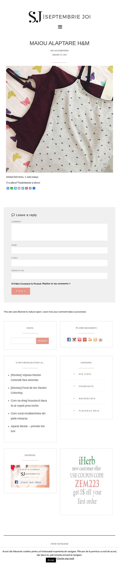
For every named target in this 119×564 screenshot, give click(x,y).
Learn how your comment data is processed (64, 311)
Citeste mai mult (65, 558)
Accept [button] (51, 560)
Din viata (85, 374)
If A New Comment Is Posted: (26, 283)
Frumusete (86, 386)
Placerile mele (89, 411)
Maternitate (87, 398)
